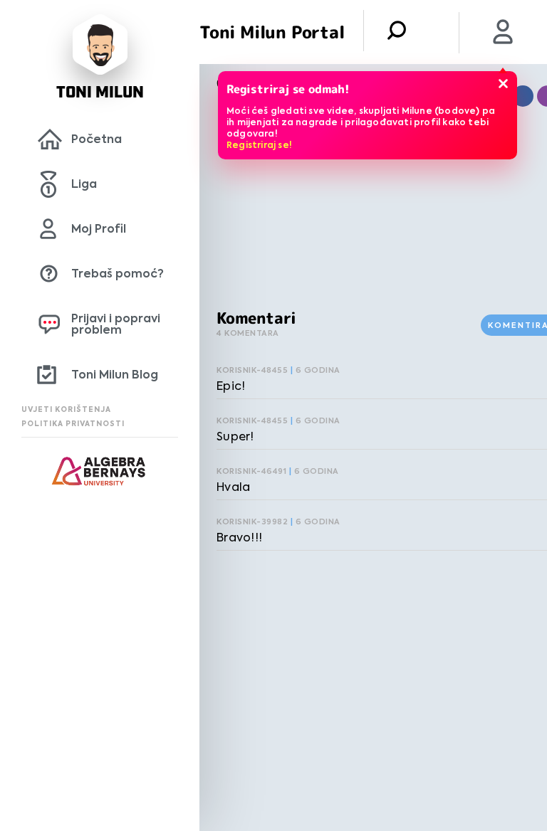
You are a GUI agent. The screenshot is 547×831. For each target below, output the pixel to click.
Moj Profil (98, 229)
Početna (96, 139)
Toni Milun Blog (114, 374)
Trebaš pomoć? (117, 273)
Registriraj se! (259, 145)
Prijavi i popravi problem (115, 324)
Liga (84, 184)
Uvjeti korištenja (66, 409)
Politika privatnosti (73, 423)
